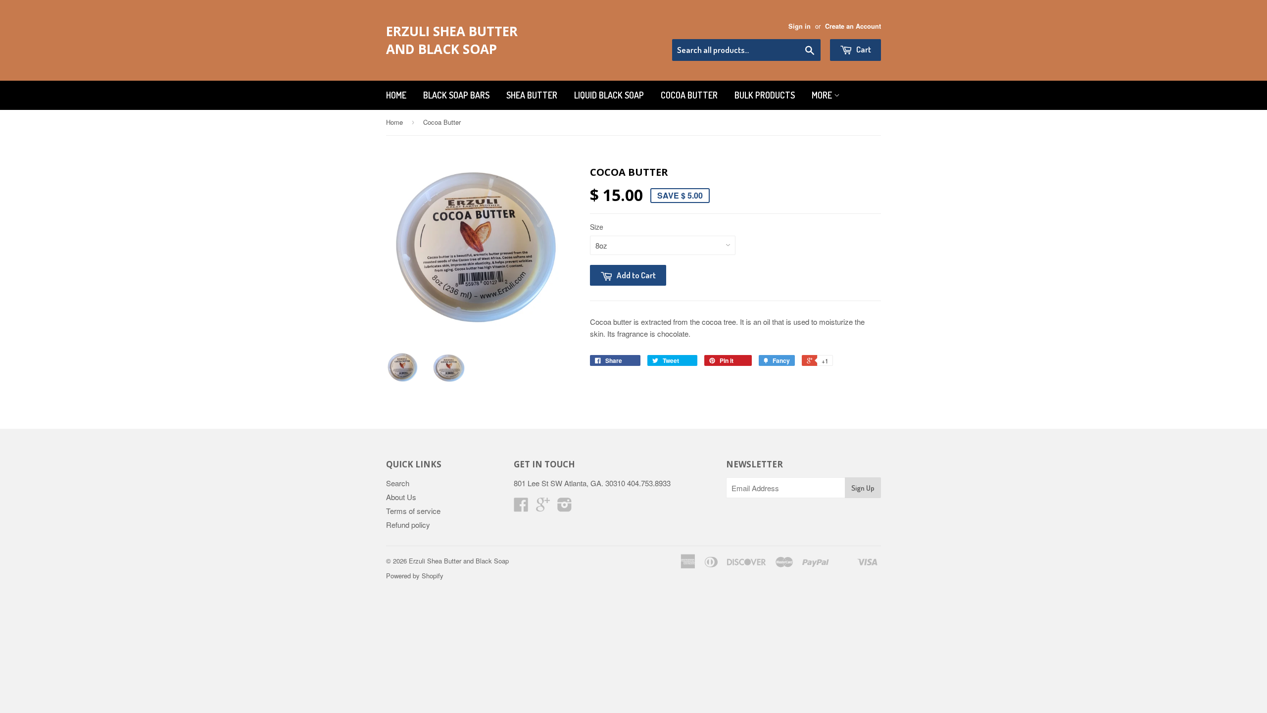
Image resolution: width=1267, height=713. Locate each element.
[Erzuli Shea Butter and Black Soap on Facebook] (521, 507)
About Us (401, 497)
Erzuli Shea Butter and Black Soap (452, 40)
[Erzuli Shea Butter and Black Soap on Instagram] (564, 507)
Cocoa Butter (689, 95)
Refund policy (408, 524)
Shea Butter (531, 95)
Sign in (799, 26)
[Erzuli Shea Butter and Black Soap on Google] (543, 507)
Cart (863, 49)
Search (397, 483)
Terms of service (413, 511)
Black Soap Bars (456, 95)
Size (596, 227)
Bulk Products (764, 95)
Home (396, 95)
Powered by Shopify (414, 575)
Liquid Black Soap (609, 95)
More (823, 95)
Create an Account (853, 26)
